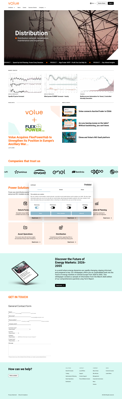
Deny (40, 213)
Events (24, 7)
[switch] (53, 208)
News (19, 7)
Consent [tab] (40, 189)
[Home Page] (15, 4)
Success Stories (32, 7)
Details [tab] (61, 189)
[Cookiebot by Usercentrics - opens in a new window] (85, 185)
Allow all (81, 213)
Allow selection (61, 213)
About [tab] (82, 189)
